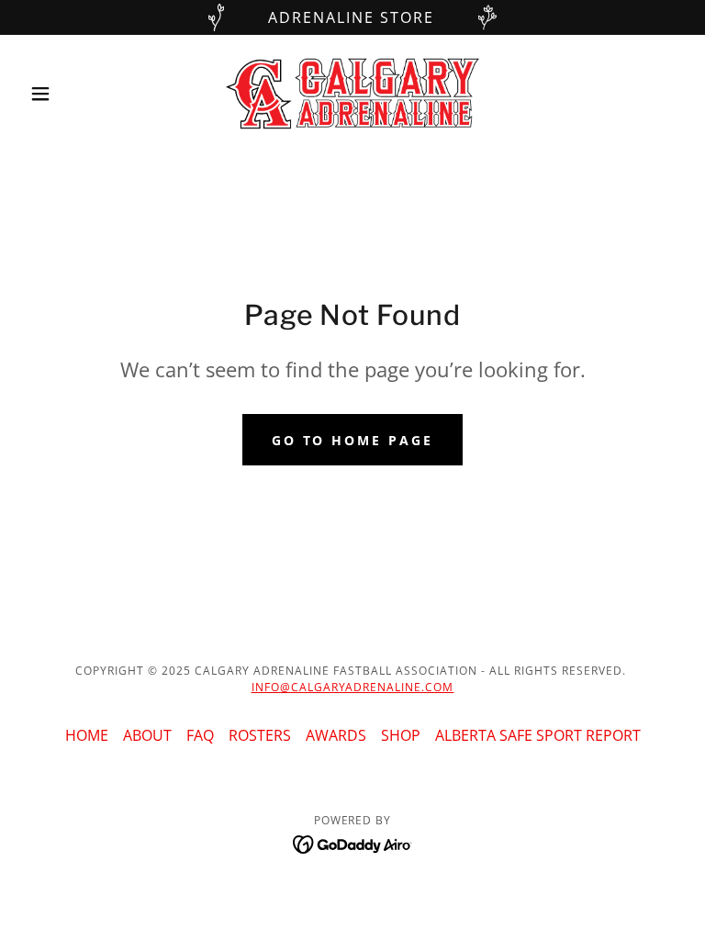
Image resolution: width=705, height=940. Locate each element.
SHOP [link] (400, 735)
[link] (352, 93)
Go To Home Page (353, 440)
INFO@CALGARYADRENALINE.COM (353, 687)
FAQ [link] (200, 735)
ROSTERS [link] (260, 735)
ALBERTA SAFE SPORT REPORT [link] (538, 735)
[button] (71, 93)
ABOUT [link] (147, 735)
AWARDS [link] (336, 735)
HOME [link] (86, 735)
